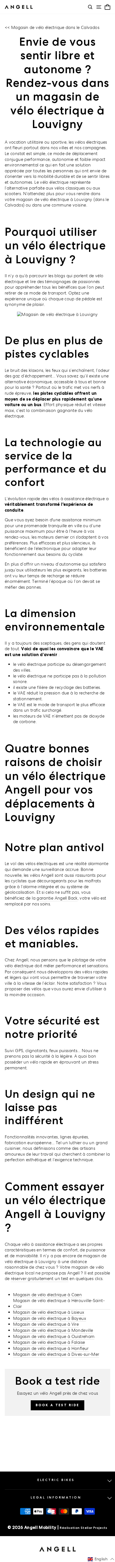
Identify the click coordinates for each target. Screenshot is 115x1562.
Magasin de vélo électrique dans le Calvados (55, 27)
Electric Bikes (56, 1480)
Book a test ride (58, 1405)
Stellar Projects (94, 1528)
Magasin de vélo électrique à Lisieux (48, 1312)
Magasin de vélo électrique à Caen (47, 1294)
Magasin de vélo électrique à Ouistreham (53, 1336)
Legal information (56, 1497)
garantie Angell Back (57, 898)
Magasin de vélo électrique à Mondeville (53, 1330)
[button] (101, 1559)
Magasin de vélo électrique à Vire (46, 1324)
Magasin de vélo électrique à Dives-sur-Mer (56, 1354)
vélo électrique (19, 965)
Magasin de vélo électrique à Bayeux (49, 1318)
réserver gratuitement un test (39, 1278)
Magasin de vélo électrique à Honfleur (51, 1348)
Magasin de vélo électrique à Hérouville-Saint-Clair (59, 1303)
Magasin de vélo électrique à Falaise (49, 1342)
